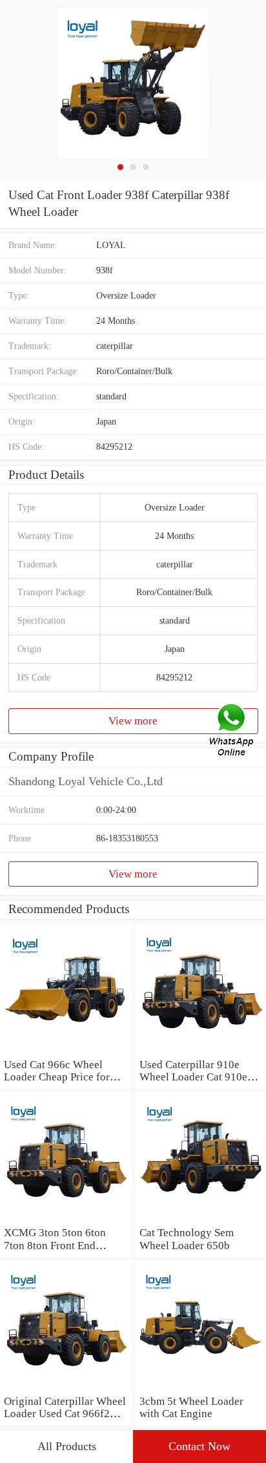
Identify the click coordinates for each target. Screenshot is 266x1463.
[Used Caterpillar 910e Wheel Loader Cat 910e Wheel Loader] (200, 1052)
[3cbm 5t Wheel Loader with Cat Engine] (200, 1388)
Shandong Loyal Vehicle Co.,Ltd (85, 781)
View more (133, 721)
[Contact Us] (232, 731)
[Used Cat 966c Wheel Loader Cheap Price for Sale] (65, 1052)
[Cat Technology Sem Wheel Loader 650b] (200, 1220)
